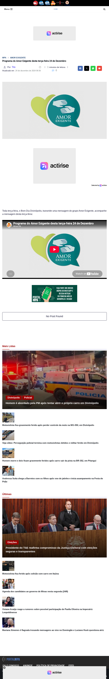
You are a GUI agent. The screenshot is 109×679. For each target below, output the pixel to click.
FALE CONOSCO (11, 665)
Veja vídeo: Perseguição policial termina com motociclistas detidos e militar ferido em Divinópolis (50, 443)
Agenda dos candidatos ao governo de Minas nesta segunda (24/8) (35, 591)
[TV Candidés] (67, 3)
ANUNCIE (28, 665)
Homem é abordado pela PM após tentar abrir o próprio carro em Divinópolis (52, 403)
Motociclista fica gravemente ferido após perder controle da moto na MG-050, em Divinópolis (48, 425)
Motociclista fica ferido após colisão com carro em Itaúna (30, 573)
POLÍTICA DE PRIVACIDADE (50, 665)
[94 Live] (35, 3)
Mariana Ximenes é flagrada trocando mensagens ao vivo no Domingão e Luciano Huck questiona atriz (53, 630)
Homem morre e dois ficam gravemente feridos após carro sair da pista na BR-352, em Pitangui (49, 460)
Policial (28, 397)
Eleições (12, 542)
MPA (4, 58)
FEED (71, 665)
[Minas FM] (53, 3)
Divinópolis (14, 397)
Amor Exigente (18, 58)
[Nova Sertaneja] (47, 3)
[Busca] (104, 9)
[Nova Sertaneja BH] (41, 3)
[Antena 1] (60, 3)
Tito (13, 67)
